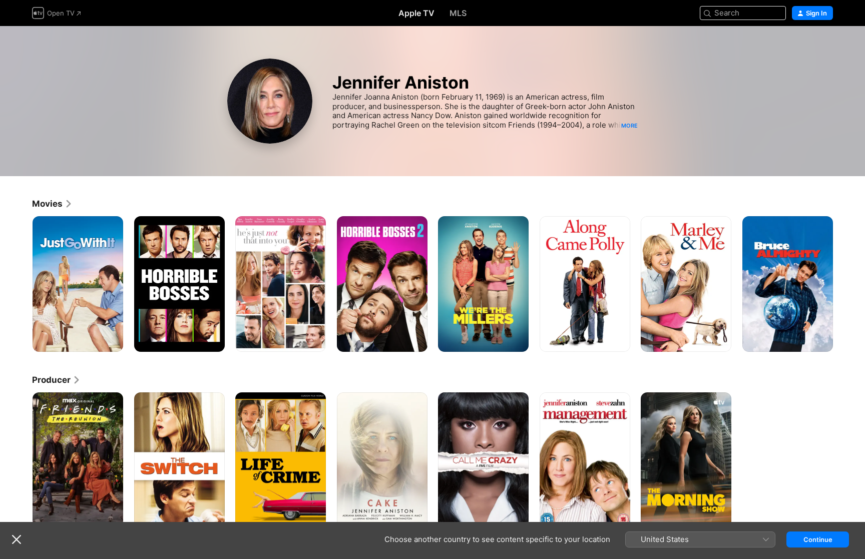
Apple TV (416, 13)
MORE (629, 125)
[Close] (16, 539)
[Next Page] (843, 284)
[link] (52, 203)
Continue (817, 539)
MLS (458, 13)
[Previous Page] (22, 284)
